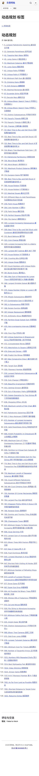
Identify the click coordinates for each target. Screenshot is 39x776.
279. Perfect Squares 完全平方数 (17, 215)
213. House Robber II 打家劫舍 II (16, 189)
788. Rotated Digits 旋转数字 (15, 511)
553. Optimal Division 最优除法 (16, 388)
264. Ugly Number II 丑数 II (14, 208)
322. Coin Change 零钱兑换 (15, 240)
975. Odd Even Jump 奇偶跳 (15, 636)
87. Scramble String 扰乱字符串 (16, 94)
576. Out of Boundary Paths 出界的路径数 (20, 391)
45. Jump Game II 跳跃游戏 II (15, 59)
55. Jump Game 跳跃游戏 (14, 67)
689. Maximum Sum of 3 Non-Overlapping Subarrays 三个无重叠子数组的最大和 (20, 443)
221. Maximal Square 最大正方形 (16, 193)
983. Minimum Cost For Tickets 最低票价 (20, 647)
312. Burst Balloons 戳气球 (14, 236)
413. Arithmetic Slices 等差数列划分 (18, 316)
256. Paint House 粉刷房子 (14, 204)
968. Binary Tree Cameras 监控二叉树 (18, 632)
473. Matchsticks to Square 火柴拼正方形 (20, 348)
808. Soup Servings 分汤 (13, 532)
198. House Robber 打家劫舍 (15, 186)
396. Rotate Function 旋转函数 (16, 308)
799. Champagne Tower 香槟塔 (16, 521)
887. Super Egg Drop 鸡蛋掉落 (16, 587)
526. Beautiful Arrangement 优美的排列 (19, 384)
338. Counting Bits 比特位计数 (16, 258)
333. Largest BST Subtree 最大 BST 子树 (20, 251)
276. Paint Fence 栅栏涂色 (14, 211)
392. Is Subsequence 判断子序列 (16, 304)
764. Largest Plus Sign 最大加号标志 (18, 500)
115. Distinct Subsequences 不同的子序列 (20, 115)
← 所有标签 (6, 26)
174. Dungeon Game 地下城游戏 (16, 175)
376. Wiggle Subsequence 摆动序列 (18, 297)
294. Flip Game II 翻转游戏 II (15, 219)
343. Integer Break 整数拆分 (15, 262)
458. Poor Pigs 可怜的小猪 (14, 333)
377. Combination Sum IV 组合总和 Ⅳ (18, 301)
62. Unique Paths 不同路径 (14, 71)
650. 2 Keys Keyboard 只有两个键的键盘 (19, 416)
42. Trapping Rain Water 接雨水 (16, 55)
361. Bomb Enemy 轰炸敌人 (14, 273)
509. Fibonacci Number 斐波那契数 (17, 369)
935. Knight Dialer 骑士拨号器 (15, 622)
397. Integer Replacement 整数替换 (17, 312)
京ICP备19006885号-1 (19, 748)
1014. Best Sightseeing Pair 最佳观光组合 (20, 664)
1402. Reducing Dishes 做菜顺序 (16, 696)
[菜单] (35, 3)
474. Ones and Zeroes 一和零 (15, 351)
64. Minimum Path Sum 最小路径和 (17, 78)
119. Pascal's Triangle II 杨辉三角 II (17, 122)
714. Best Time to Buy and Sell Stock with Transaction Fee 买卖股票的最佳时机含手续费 (20, 466)
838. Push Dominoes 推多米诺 (16, 553)
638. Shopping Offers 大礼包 (15, 402)
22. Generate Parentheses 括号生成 (18, 51)
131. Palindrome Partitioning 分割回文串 (19, 157)
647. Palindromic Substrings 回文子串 (18, 413)
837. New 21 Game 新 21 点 (14, 549)
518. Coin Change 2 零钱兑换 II (16, 380)
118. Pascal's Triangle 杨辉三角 (16, 118)
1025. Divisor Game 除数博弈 (15, 672)
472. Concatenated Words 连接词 (17, 344)
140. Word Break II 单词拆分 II (15, 164)
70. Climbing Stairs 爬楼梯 (14, 82)
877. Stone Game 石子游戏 (14, 584)
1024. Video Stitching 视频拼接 (16, 668)
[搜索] (30, 3)
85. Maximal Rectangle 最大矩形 (16, 90)
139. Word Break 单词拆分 (14, 161)
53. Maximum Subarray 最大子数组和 (18, 63)
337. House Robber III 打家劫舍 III (17, 254)
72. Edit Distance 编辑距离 (14, 86)
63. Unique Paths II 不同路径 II (15, 74)
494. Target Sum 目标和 (13, 366)
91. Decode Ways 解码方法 (14, 97)
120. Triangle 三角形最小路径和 (16, 126)
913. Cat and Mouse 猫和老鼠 (15, 605)
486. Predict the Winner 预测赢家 (17, 355)
